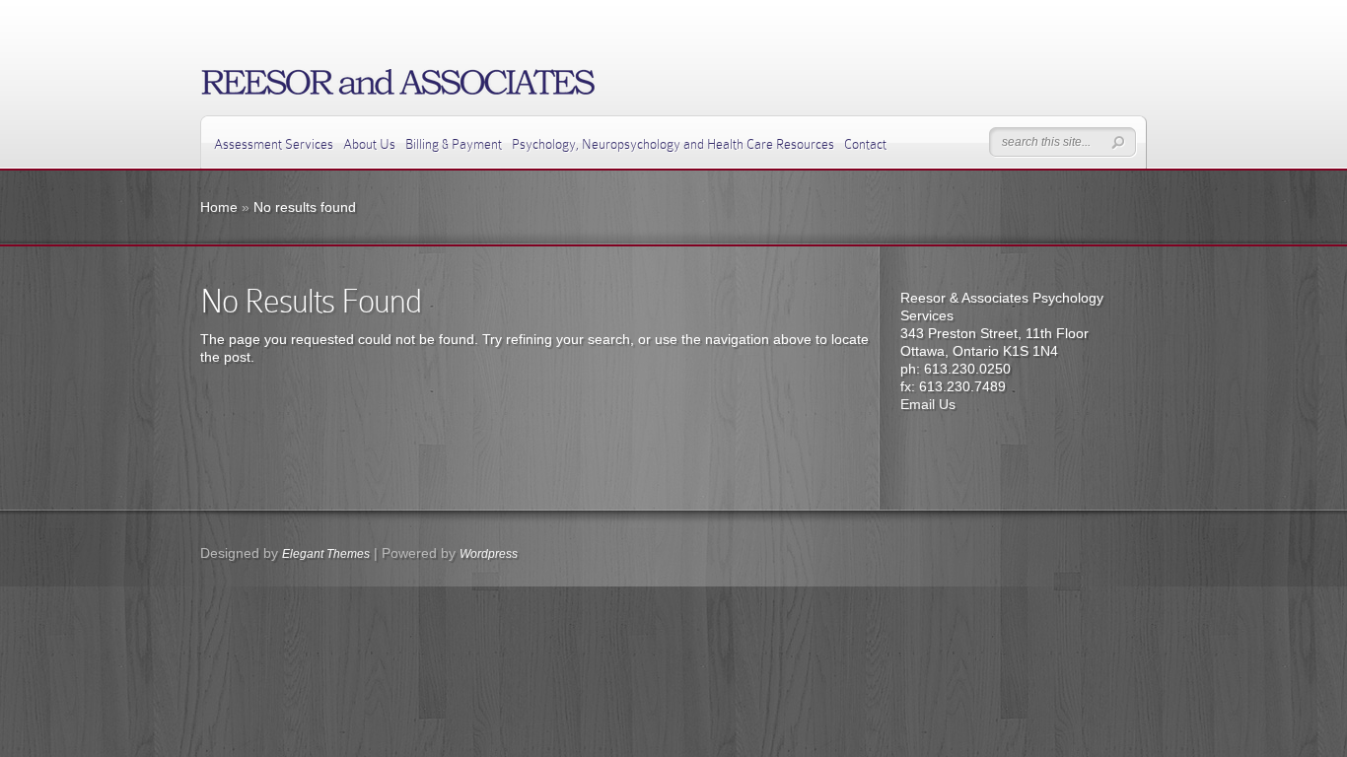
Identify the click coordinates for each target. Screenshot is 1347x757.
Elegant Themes (326, 554)
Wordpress (489, 554)
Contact (865, 144)
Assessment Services (273, 144)
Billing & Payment (453, 144)
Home (219, 207)
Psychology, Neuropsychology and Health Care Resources (673, 144)
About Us (369, 144)
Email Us (928, 404)
